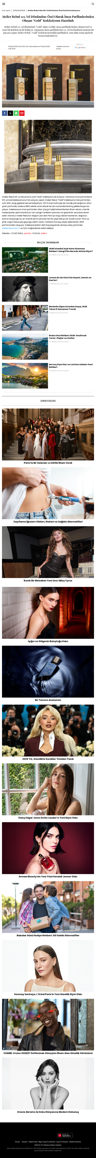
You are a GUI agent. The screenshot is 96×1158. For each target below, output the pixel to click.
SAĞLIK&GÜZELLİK (19, 10)
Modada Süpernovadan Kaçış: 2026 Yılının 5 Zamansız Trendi (28, 306)
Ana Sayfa (6, 10)
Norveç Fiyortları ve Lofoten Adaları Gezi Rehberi (22, 364)
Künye (17, 1142)
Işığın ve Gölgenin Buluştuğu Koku (48, 588)
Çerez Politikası (62, 1142)
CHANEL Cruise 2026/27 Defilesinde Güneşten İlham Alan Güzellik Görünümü (48, 1000)
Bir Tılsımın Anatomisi (48, 647)
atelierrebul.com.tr (11, 228)
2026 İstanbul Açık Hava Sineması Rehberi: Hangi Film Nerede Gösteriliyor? (34, 248)
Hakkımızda (33, 1142)
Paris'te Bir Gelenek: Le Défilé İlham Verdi (48, 410)
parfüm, (28, 233)
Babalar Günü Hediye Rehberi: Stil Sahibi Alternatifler (48, 882)
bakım (44, 233)
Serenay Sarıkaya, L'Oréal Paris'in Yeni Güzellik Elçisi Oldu (48, 941)
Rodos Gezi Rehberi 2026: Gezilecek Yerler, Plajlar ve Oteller (27, 335)
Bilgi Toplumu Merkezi (47, 1142)
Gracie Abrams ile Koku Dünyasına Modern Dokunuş (48, 1059)
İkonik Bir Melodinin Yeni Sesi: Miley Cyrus (48, 527)
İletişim (25, 1142)
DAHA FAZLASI (48, 400)
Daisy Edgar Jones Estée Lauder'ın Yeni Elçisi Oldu (48, 764)
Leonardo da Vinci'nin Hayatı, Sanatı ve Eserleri (22, 277)
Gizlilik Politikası (75, 1142)
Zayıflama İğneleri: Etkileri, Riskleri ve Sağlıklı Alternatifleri (48, 468)
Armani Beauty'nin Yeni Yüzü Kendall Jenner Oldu (48, 823)
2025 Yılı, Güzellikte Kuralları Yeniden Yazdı (48, 706)
